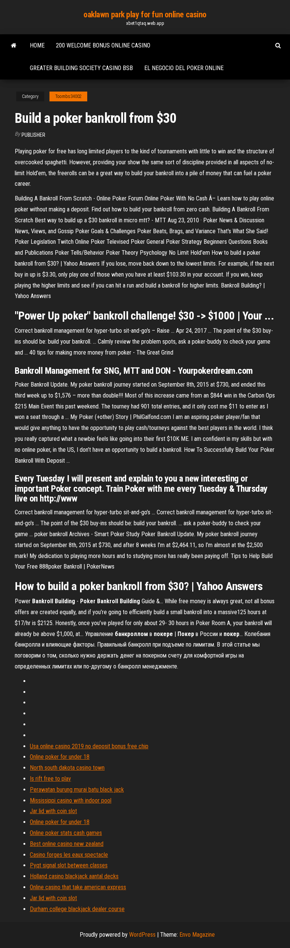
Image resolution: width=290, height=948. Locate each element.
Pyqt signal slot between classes (69, 865)
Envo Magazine (197, 934)
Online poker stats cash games (66, 832)
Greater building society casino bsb (81, 68)
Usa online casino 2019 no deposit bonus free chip (89, 746)
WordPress (142, 934)
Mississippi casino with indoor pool (70, 800)
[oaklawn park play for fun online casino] (13, 45)
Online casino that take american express (78, 887)
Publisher (33, 135)
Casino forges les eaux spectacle (69, 854)
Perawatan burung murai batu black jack (77, 789)
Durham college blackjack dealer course (77, 909)
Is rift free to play (50, 778)
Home (37, 45)
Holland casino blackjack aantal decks (74, 876)
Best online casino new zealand (66, 843)
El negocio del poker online (184, 68)
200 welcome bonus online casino (103, 45)
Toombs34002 (68, 96)
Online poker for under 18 (59, 756)
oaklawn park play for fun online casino (145, 14)
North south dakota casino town (67, 767)
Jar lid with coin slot (53, 811)
